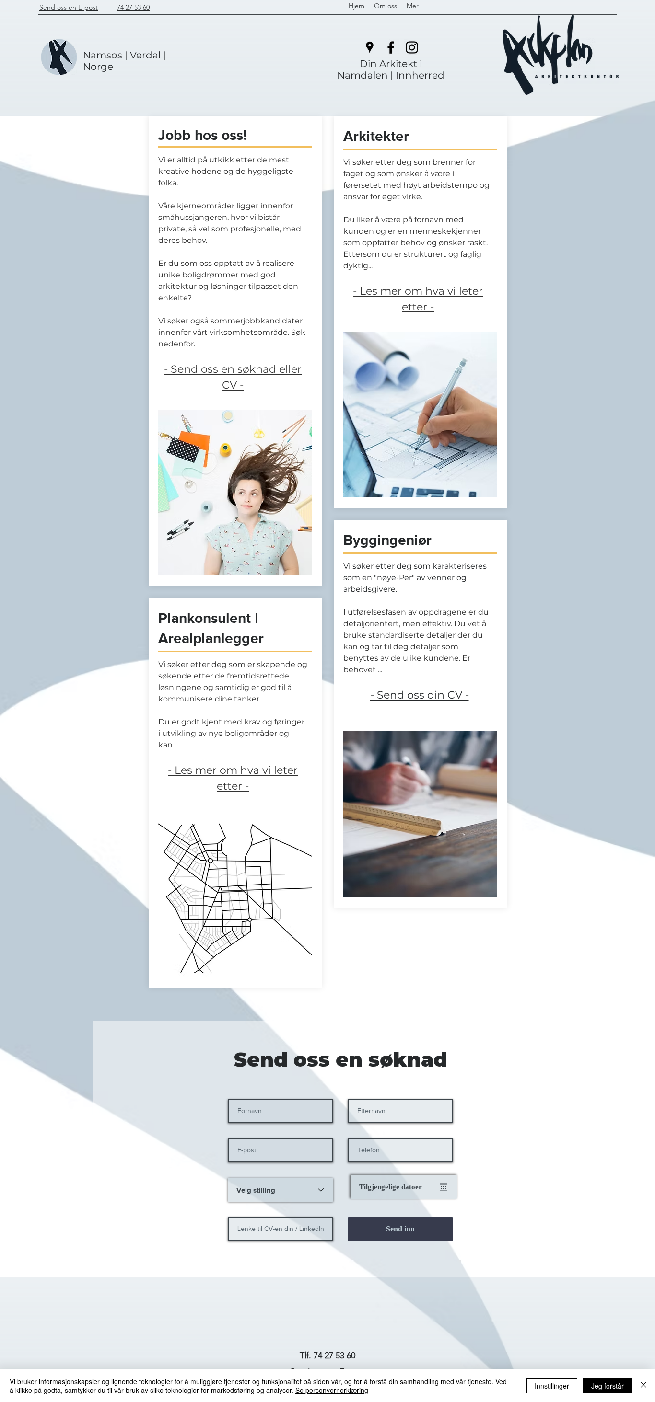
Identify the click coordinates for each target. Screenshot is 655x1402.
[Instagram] (412, 47)
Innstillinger (552, 1386)
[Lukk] (643, 1385)
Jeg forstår (607, 1386)
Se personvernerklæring (331, 1390)
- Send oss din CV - (419, 695)
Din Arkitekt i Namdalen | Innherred (390, 69)
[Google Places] (370, 47)
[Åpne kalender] (443, 1187)
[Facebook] (391, 47)
